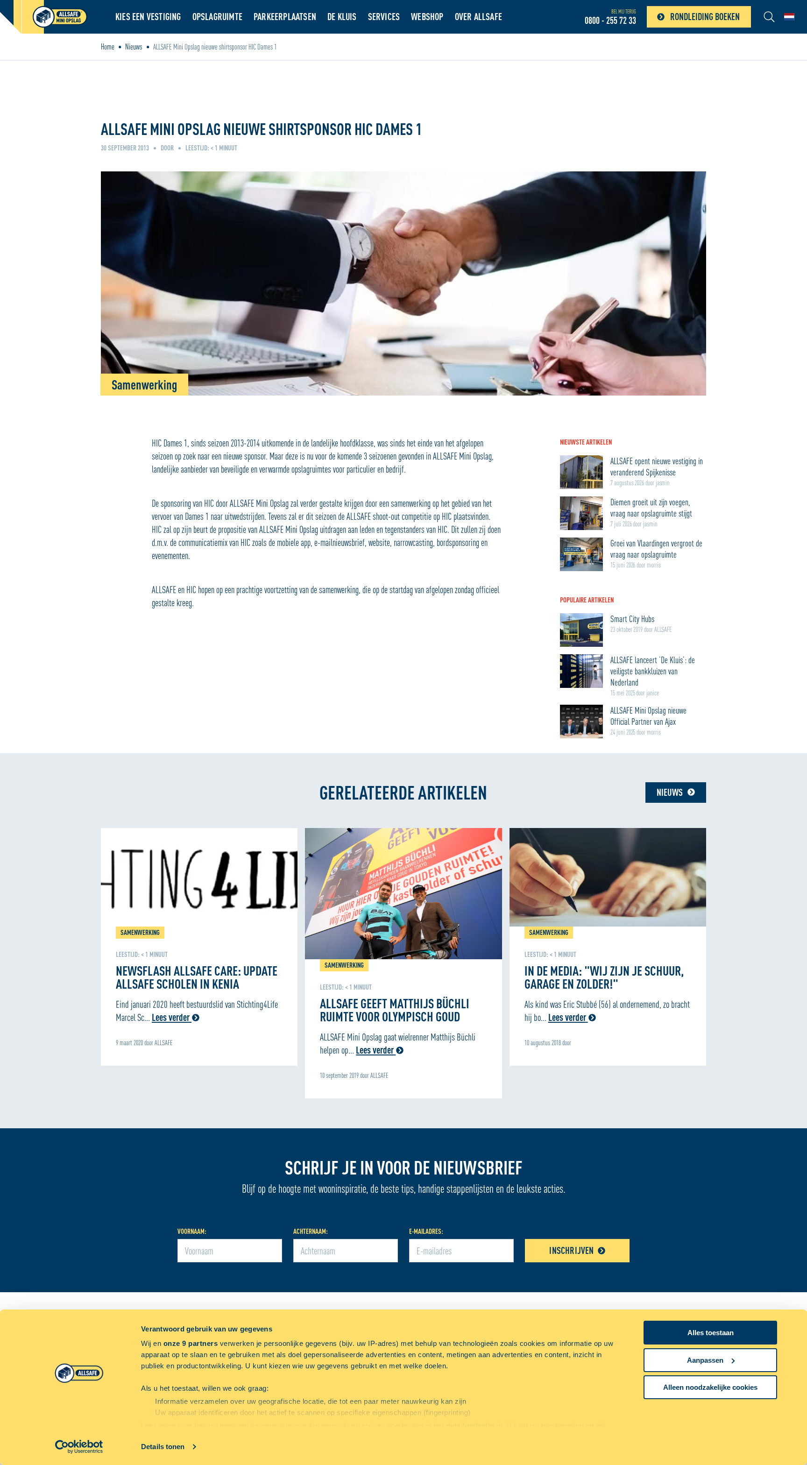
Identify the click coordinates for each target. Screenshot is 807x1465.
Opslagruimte (217, 16)
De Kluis (342, 16)
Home (107, 46)
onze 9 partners (190, 1343)
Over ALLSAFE (478, 16)
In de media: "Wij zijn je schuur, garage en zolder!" (604, 977)
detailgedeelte (470, 1426)
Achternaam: (310, 1231)
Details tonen (162, 1447)
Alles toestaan (710, 1333)
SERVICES (384, 16)
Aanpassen (705, 1360)
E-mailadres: (426, 1231)
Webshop (427, 16)
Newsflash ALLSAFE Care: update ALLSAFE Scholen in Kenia (196, 977)
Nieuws (133, 46)
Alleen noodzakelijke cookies (710, 1387)
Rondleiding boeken (705, 16)
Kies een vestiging (148, 16)
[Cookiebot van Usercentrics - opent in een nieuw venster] (79, 1447)
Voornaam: (191, 1231)
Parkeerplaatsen (285, 16)
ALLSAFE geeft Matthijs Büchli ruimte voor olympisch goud (394, 1010)
